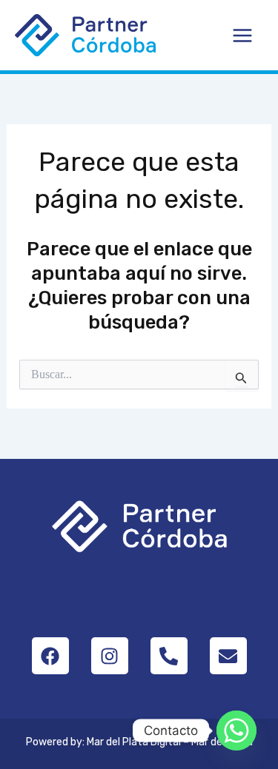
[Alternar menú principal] (243, 35)
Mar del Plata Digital (134, 742)
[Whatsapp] (236, 730)
